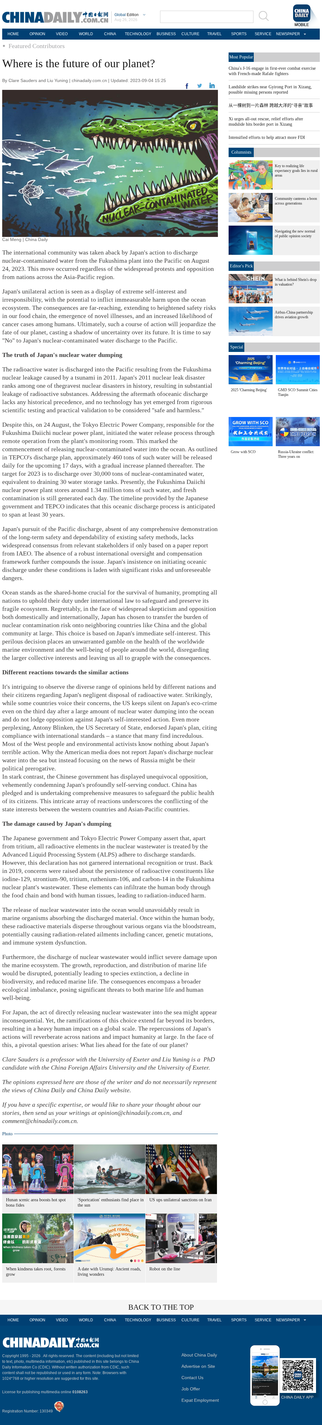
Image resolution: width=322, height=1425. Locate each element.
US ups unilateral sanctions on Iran (180, 1200)
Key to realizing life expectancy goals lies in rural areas (296, 171)
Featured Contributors (36, 45)
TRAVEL (214, 34)
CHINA (110, 34)
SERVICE (263, 34)
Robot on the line (164, 1269)
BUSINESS (166, 34)
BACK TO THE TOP (161, 1307)
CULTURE (190, 34)
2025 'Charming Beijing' (249, 390)
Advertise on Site (198, 1366)
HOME (13, 34)
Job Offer (190, 1388)
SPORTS (239, 34)
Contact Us (192, 1377)
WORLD (86, 34)
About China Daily (199, 1354)
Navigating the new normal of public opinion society (295, 233)
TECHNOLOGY (138, 34)
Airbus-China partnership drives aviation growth (294, 314)
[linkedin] (199, 87)
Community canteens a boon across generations (296, 201)
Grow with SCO (243, 452)
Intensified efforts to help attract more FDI (267, 137)
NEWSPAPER (287, 34)
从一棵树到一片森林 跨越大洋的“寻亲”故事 (271, 105)
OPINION (37, 34)
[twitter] (212, 87)
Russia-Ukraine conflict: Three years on (296, 454)
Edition (126, 15)
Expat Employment (200, 1400)
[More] (187, 88)
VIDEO (62, 34)
